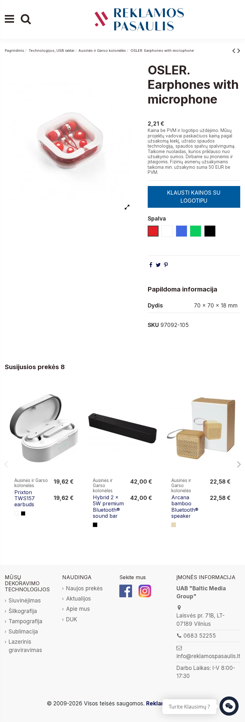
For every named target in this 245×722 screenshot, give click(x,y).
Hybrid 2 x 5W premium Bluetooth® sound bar (108, 506)
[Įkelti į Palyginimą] (73, 394)
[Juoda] (23, 513)
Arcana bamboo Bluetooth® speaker (184, 506)
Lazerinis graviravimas (25, 646)
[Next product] (238, 50)
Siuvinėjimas (25, 600)
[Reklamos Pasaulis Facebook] (125, 590)
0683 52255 (199, 636)
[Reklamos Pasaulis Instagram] (144, 590)
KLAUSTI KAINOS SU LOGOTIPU (193, 197)
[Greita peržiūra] (73, 406)
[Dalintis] (150, 265)
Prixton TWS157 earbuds (24, 498)
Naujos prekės (84, 588)
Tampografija (25, 621)
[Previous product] (234, 50)
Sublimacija (23, 631)
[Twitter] (158, 265)
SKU (153, 325)
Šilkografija (23, 611)
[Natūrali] (173, 525)
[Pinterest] (166, 265)
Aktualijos (78, 598)
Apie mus (78, 609)
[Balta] (16, 513)
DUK (71, 619)
